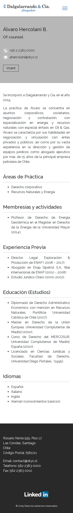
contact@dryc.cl (25, 461)
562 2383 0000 (29, 466)
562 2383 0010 (21, 471)
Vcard (10, 68)
